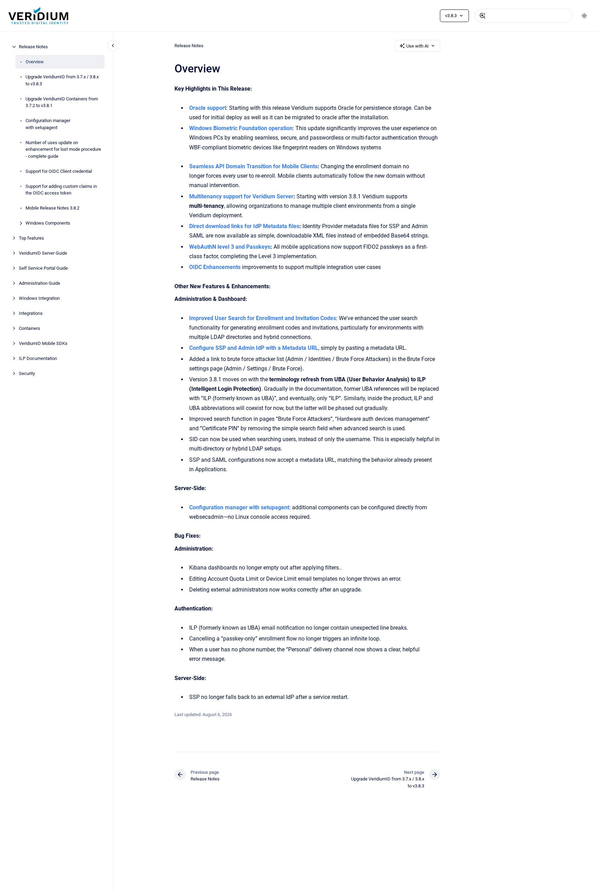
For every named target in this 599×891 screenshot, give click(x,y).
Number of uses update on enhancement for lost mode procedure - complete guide (63, 149)
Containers (29, 328)
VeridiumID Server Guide (43, 253)
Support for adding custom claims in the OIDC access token (61, 189)
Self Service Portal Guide (43, 268)
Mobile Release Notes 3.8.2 (52, 208)
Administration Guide (39, 283)
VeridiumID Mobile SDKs (43, 343)
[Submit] (482, 15)
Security (27, 373)
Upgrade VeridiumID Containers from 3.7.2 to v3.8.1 (62, 102)
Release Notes (33, 46)
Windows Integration (39, 298)
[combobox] (523, 15)
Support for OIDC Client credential (59, 171)
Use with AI (417, 46)
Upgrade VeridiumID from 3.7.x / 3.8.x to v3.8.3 (62, 80)
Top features (31, 238)
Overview (35, 61)
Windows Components (48, 223)
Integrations (31, 313)
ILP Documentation (38, 358)
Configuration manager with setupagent (48, 124)
